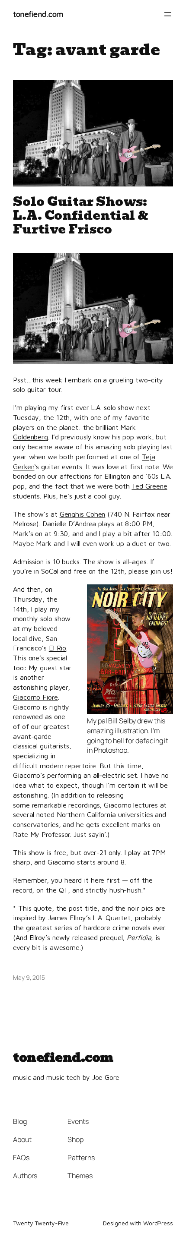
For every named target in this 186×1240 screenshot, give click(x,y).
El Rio (57, 648)
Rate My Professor (41, 834)
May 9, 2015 (29, 977)
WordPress (158, 1223)
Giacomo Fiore (35, 697)
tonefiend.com (38, 14)
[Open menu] (168, 14)
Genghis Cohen (83, 514)
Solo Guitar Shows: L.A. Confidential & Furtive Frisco (80, 215)
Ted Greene (149, 486)
